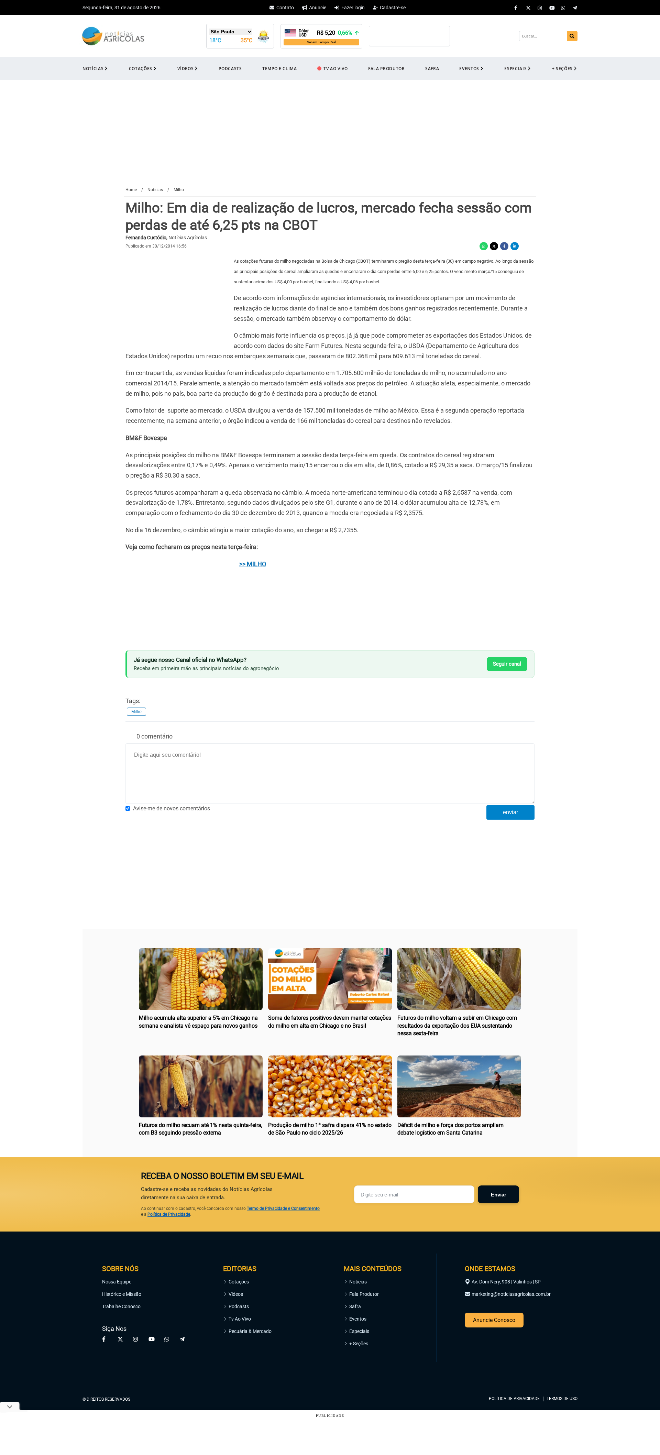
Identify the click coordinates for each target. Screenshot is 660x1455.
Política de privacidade (514, 1398)
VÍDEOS (185, 69)
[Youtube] (551, 7)
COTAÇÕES (140, 69)
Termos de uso (562, 1398)
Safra (355, 1306)
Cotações (239, 1281)
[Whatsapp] (563, 7)
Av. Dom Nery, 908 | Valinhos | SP (506, 1281)
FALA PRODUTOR (386, 69)
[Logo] (113, 36)
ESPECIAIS (515, 69)
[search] (572, 36)
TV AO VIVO (335, 69)
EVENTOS (469, 69)
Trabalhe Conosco (121, 1306)
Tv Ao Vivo (240, 1319)
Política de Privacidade (168, 1214)
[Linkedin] (514, 246)
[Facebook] (516, 7)
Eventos (357, 1319)
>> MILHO (252, 564)
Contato (285, 7)
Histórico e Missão (121, 1294)
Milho (136, 711)
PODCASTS (230, 69)
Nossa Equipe (116, 1281)
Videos (236, 1294)
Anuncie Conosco (494, 1320)
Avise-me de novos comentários (171, 808)
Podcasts (239, 1306)
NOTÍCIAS (92, 69)
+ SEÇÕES (562, 69)
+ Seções (358, 1343)
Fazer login (353, 7)
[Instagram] (540, 7)
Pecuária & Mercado (250, 1331)
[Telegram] (575, 7)
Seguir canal (507, 664)
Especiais (359, 1331)
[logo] (559, 1367)
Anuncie (317, 7)
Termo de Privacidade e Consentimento (283, 1208)
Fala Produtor (364, 1294)
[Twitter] (528, 7)
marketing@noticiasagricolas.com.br (511, 1294)
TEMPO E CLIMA (279, 69)
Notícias (358, 1281)
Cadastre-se (393, 7)
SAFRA (432, 69)
